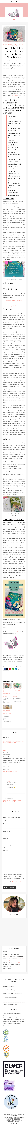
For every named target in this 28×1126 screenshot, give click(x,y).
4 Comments (18, 60)
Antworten (6, 754)
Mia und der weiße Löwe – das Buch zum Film (7, 712)
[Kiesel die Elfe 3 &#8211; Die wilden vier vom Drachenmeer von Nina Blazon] (17, 685)
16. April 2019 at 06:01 (7, 739)
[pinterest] (16, 1)
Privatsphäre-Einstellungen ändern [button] (12, 997)
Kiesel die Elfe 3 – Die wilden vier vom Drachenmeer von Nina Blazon (17, 692)
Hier (4, 630)
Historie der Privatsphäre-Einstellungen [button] (13, 1000)
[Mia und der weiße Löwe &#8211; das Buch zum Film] (7, 707)
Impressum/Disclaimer (9, 986)
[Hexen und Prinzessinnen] (14, 10)
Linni (4, 750)
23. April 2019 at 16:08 (7, 752)
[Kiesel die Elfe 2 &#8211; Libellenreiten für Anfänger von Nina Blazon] (7, 685)
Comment (5, 850)
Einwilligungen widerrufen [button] (10, 1004)
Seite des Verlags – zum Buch (14, 300)
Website (5, 838)
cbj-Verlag (15, 95)
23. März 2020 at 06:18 (8, 798)
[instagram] (13, 1)
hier (18, 631)
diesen (7, 956)
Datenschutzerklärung (18, 881)
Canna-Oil (17, 962)
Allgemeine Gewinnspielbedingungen (12, 993)
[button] (5, 669)
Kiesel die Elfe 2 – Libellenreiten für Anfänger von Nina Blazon (7, 692)
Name (5, 823)
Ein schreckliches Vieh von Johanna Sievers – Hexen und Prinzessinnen (13, 741)
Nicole (9, 781)
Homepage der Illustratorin (14, 306)
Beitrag (8, 960)
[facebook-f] (11, 1)
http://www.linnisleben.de (10, 771)
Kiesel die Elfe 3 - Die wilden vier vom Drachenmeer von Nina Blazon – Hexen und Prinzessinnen (13, 802)
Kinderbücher (7, 44)
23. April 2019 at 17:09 (11, 782)
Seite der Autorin (14, 303)
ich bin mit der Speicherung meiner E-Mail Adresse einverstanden (14, 928)
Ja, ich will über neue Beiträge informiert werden (11, 846)
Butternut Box (19, 958)
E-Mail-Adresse (7, 831)
